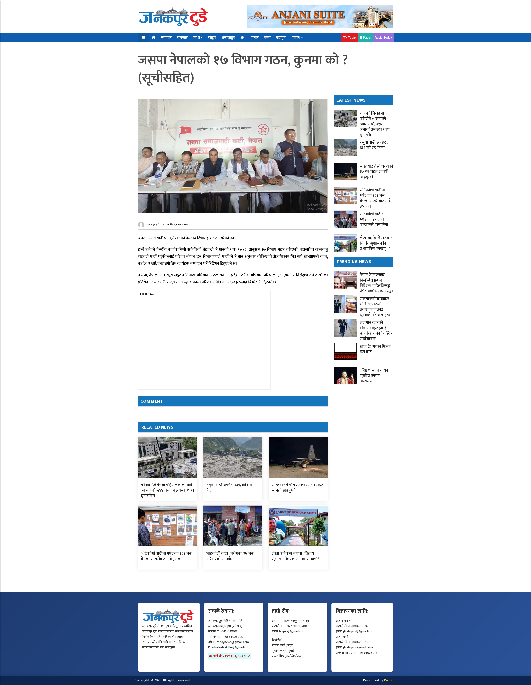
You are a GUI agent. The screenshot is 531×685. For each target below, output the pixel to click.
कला (267, 37)
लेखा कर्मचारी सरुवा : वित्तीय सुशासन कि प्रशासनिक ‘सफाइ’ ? (295, 556)
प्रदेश (196, 37)
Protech (390, 680)
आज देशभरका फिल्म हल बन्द (375, 349)
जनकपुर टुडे (153, 224)
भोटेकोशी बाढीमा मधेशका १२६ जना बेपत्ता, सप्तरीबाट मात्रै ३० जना (166, 556)
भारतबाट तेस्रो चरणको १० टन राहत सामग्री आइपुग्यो (298, 488)
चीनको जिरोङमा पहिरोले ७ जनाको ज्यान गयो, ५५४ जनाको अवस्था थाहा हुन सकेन (167, 490)
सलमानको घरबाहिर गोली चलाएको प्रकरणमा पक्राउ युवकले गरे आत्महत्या (375, 307)
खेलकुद (281, 37)
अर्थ (242, 37)
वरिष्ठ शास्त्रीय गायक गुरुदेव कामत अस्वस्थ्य (374, 376)
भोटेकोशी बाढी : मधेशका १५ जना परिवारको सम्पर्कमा (230, 556)
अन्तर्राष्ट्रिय (228, 37)
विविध (296, 37)
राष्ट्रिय (212, 37)
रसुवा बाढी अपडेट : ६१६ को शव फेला (229, 488)
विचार (255, 37)
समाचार (166, 37)
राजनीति (182, 37)
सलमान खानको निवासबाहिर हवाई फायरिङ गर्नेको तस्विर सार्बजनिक (376, 330)
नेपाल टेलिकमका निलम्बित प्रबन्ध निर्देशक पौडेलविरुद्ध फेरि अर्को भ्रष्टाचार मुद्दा (376, 283)
